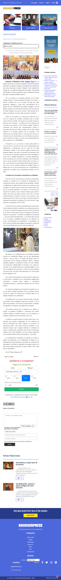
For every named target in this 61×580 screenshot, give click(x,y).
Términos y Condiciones (52, 577)
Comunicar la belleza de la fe (12, 43)
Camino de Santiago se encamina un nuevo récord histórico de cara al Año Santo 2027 (51, 86)
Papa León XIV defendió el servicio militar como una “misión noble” (50, 77)
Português (34, 2)
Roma (45, 225)
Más (19, 478)
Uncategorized (48, 227)
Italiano (41, 2)
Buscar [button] (47, 67)
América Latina (48, 217)
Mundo (46, 224)
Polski (53, 2)
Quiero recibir (30, 515)
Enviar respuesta (26, 426)
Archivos (24, 560)
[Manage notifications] (57, 576)
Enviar (10, 444)
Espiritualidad (9, 34)
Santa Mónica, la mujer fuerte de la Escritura (26, 463)
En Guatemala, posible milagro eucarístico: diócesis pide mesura (50, 91)
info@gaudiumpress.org (16, 566)
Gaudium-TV (47, 222)
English (48, 2)
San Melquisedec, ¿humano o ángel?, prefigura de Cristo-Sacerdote (25, 485)
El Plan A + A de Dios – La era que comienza (50, 81)
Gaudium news (7, 39)
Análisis (46, 219)
